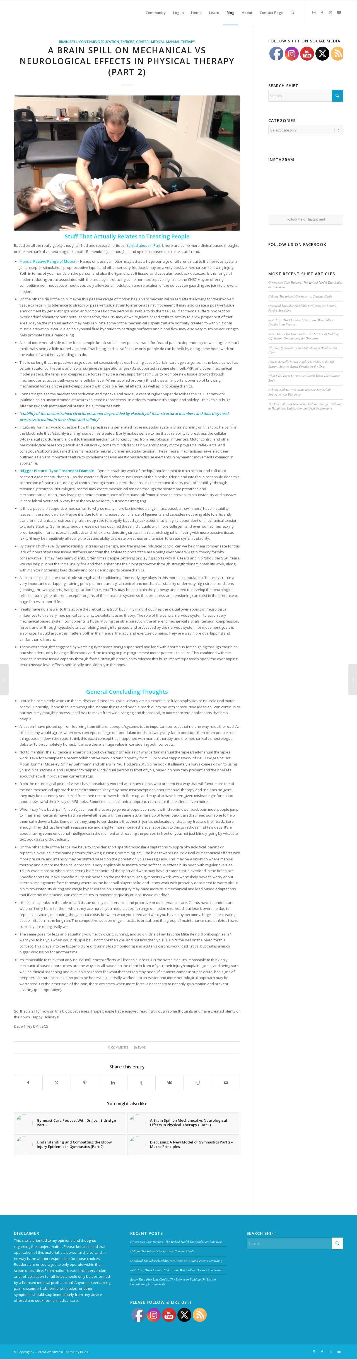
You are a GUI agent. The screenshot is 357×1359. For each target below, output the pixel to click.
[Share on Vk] (170, 1082)
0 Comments (118, 1047)
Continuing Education (99, 41)
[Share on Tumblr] (141, 1082)
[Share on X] (57, 1082)
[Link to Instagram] (314, 12)
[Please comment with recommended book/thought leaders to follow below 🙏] (280, 176)
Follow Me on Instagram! (305, 219)
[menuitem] (155, 12)
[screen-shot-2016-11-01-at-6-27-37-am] (127, 163)
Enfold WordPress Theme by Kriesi (62, 1352)
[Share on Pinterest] (85, 1082)
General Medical (150, 41)
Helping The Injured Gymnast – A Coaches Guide (300, 296)
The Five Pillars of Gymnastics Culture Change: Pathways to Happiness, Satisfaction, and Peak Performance (305, 406)
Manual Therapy (180, 41)
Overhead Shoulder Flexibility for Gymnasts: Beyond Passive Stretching (176, 1260)
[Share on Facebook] (28, 1082)
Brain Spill (68, 41)
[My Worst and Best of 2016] (352, 679)
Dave (142, 1047)
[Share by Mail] (226, 1082)
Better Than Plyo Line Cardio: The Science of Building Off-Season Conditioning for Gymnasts (303, 336)
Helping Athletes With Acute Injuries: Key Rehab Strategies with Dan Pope (299, 391)
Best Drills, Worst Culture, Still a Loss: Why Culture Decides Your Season (176, 1270)
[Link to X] (330, 12)
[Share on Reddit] (198, 1082)
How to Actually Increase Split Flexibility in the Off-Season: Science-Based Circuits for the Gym (301, 364)
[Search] (292, 12)
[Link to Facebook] (322, 12)
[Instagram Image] (305, 176)
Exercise (127, 41)
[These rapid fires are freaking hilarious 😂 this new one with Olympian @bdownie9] (331, 176)
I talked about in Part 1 (144, 245)
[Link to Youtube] (339, 12)
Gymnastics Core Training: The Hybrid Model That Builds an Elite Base (176, 1242)
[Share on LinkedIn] (113, 1082)
